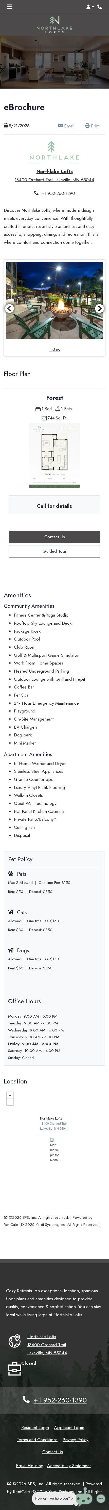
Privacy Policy (75, 1439)
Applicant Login (69, 1427)
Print (95, 125)
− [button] (10, 1102)
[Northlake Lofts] (54, 1149)
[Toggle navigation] (9, 7)
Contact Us (52, 1451)
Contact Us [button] (72, 536)
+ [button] (10, 1095)
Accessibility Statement (69, 1465)
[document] (54, 1149)
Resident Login (35, 1427)
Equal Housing (29, 1465)
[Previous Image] (9, 308)
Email (71, 125)
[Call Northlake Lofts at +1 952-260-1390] (100, 7)
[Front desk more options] (101, 1498)
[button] (90, 7)
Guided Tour (64, 551)
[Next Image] (99, 308)
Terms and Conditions (37, 1439)
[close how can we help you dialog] (72, 1498)
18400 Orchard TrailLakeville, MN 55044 (54, 1125)
